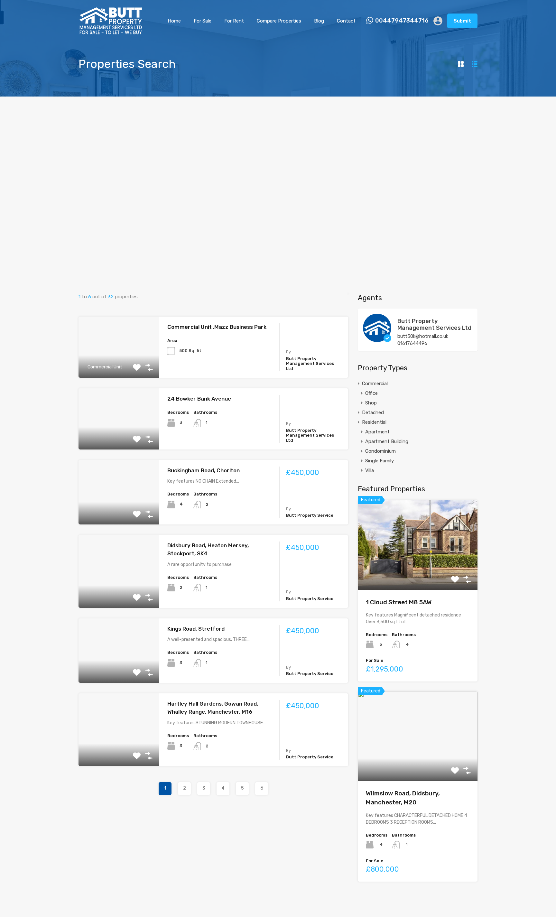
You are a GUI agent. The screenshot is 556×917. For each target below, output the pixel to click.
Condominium (380, 451)
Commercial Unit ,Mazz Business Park (216, 327)
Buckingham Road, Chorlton (203, 470)
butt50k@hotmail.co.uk (422, 336)
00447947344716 (402, 20)
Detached (373, 412)
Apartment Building (386, 441)
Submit (462, 21)
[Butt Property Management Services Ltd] (377, 339)
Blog (319, 21)
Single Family (379, 461)
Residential (374, 422)
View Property (119, 437)
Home (174, 21)
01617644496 (412, 343)
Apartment (377, 432)
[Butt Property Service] (111, 32)
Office (371, 393)
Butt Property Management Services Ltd (434, 325)
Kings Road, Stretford (196, 628)
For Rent (234, 21)
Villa (369, 470)
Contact (346, 21)
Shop (371, 403)
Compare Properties (279, 21)
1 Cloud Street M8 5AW (399, 602)
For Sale (202, 21)
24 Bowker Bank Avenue (199, 398)
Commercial (375, 383)
